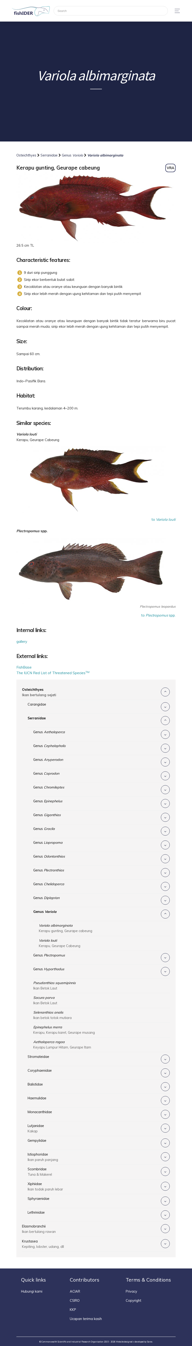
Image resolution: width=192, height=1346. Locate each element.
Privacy (131, 1291)
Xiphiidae (45, 1186)
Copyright (133, 1300)
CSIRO (75, 1300)
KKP (73, 1310)
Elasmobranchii (39, 1229)
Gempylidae (37, 1140)
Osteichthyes (26, 155)
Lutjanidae (36, 1128)
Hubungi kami (31, 1291)
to (163, 519)
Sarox (149, 1341)
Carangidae (37, 704)
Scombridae (40, 1172)
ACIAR (75, 1291)
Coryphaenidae (40, 1070)
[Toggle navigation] (176, 11)
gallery (21, 641)
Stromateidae (38, 1057)
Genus (72, 155)
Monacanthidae (40, 1112)
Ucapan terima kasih (86, 1319)
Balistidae (35, 1084)
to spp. (158, 615)
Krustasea (43, 1244)
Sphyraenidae (38, 1199)
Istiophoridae (43, 1157)
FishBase (24, 667)
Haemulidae (37, 1098)
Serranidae (50, 155)
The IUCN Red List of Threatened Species (52, 673)
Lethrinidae (36, 1212)
